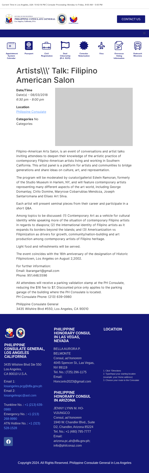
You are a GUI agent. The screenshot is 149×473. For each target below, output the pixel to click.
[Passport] (28, 45)
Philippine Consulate (31, 112)
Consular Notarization (84, 54)
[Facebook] (8, 441)
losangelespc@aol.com (20, 395)
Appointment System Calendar (12, 55)
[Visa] (101, 45)
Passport (29, 53)
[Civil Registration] (46, 45)
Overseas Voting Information (119, 55)
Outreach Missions (137, 54)
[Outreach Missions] (137, 45)
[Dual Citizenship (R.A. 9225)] (65, 45)
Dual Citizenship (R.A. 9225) (65, 55)
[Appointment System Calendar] (11, 45)
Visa (101, 53)
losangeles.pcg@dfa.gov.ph (23, 386)
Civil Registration (47, 54)
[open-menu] (144, 33)
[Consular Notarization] (84, 45)
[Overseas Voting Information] (119, 45)
